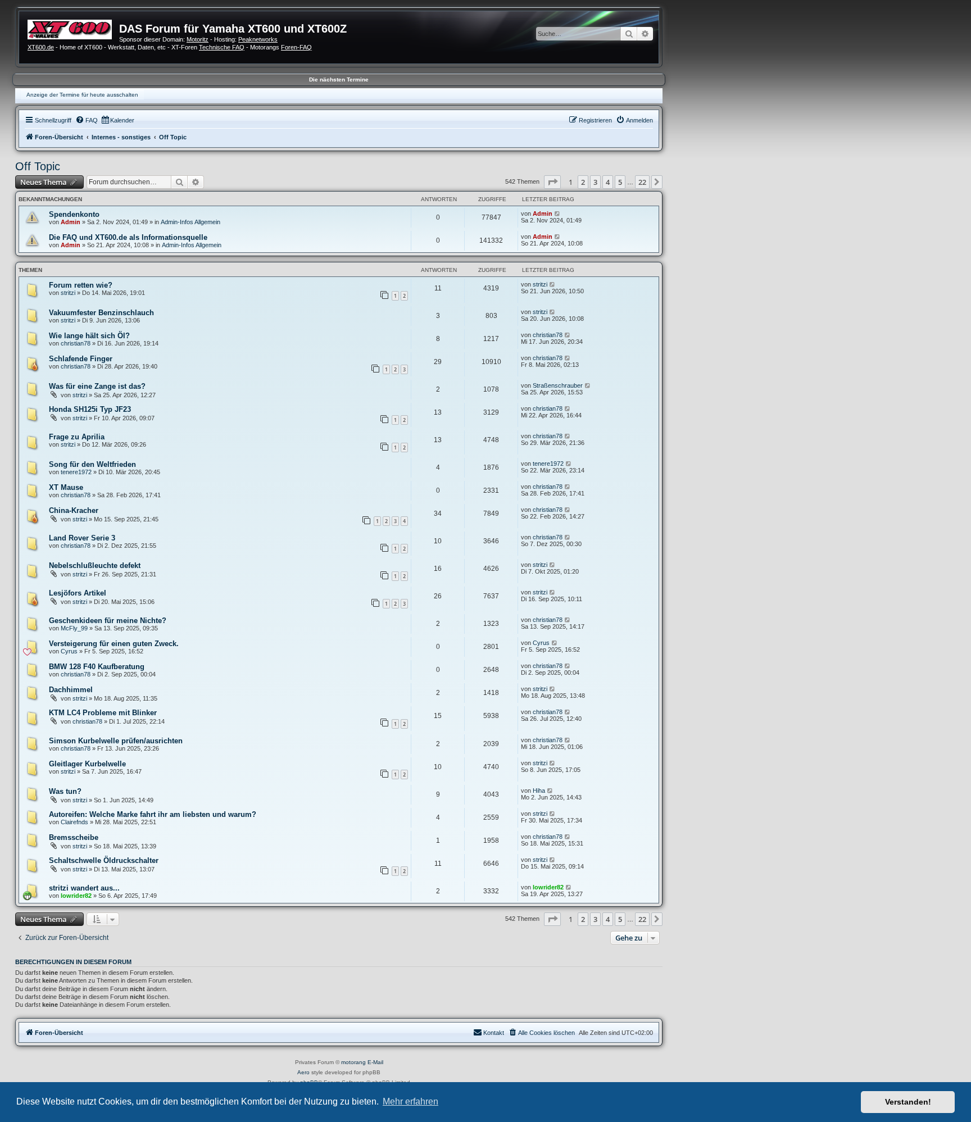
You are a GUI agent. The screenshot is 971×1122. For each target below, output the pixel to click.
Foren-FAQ (296, 47)
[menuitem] (86, 120)
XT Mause (66, 487)
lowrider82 (76, 895)
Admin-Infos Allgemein (190, 222)
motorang (353, 1062)
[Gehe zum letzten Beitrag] (557, 213)
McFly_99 (74, 628)
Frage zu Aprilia (77, 437)
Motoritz (197, 39)
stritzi (68, 292)
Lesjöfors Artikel (77, 593)
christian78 (75, 343)
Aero (303, 1072)
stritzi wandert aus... (84, 888)
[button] (552, 182)
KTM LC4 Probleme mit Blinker (103, 712)
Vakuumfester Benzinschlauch (101, 312)
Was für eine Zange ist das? (97, 386)
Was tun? (65, 791)
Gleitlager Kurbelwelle (87, 764)
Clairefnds (74, 822)
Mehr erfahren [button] (410, 1101)
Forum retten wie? (80, 285)
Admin (70, 222)
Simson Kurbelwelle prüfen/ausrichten (116, 741)
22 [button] (642, 182)
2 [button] (583, 182)
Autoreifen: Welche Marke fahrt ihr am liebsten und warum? (152, 814)
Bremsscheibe (73, 837)
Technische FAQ (221, 47)
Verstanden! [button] (908, 1101)
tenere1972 (76, 472)
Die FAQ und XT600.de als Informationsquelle (128, 237)
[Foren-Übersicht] (73, 28)
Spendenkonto (74, 214)
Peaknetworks (258, 39)
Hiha (539, 790)
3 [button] (595, 182)
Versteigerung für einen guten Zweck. (114, 643)
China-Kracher (73, 510)
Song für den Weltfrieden (92, 464)
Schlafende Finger (80, 359)
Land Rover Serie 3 (82, 538)
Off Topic (37, 166)
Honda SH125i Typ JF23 (90, 409)
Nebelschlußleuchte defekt (94, 565)
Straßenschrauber (558, 385)
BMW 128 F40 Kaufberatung (96, 666)
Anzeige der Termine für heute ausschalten (82, 95)
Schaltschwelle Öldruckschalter (103, 860)
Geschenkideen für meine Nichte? (107, 620)
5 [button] (620, 182)
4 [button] (608, 182)
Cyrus (69, 651)
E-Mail (375, 1062)
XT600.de (41, 47)
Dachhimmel (71, 689)
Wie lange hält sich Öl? (89, 335)
